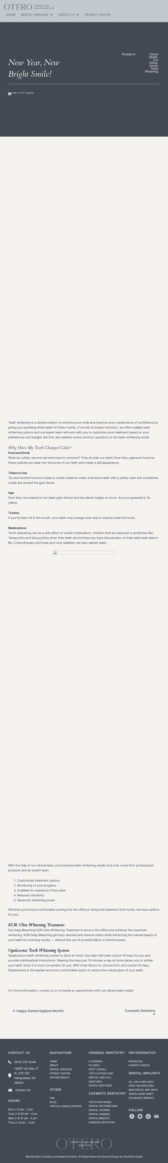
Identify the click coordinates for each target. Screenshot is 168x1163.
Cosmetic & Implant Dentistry (97, 427)
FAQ (52, 1098)
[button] (132, 1116)
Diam (102, 1122)
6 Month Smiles (139, 1065)
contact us (46, 990)
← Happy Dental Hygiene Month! (38, 1010)
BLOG (53, 1102)
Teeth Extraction (101, 1073)
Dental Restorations (103, 1105)
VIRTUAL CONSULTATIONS (66, 1106)
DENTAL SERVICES (61, 1069)
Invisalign (135, 1061)
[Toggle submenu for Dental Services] (51, 14)
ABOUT (54, 1065)
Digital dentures (100, 1085)
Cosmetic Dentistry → (140, 1012)
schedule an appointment (76, 990)
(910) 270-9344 (25, 1062)
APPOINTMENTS (59, 1077)
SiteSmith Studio (133, 1156)
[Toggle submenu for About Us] (77, 14)
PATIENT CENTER (60, 1073)
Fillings (94, 1065)
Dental (99, 1118)
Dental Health (153, 55)
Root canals (97, 1069)
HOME (53, 1061)
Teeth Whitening (151, 70)
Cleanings (96, 1061)
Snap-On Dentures (141, 1085)
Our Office (153, 61)
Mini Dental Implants (143, 1089)
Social (153, 65)
